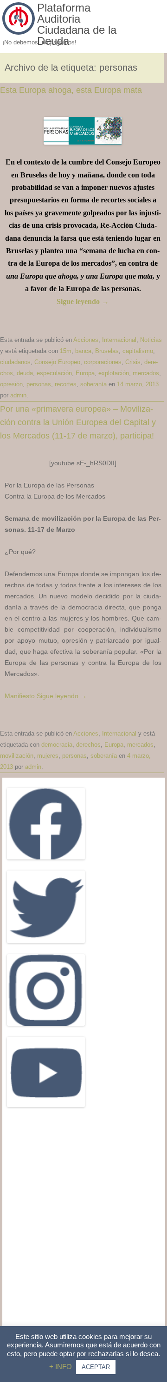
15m (65, 350)
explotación (113, 373)
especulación (54, 373)
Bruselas (107, 350)
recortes (66, 384)
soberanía (93, 384)
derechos (88, 744)
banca (83, 350)
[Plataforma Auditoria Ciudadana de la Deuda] (18, 32)
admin (18, 395)
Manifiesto (20, 696)
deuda (25, 373)
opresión (11, 384)
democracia (56, 744)
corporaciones (103, 362)
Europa (85, 373)
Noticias (151, 339)
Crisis (133, 362)
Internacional (119, 339)
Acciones (85, 339)
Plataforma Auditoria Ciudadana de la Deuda (76, 24)
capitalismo (137, 350)
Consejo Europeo (57, 362)
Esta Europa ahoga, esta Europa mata (71, 90)
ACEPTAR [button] (96, 1367)
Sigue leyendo (83, 301)
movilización (16, 755)
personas (38, 384)
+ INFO (61, 1366)
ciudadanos (15, 362)
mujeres (47, 755)
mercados (146, 373)
